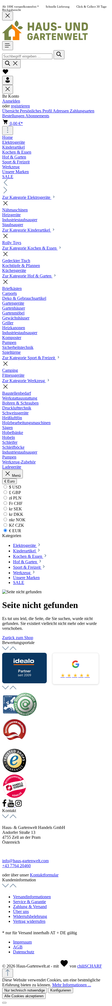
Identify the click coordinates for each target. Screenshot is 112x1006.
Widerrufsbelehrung (30, 916)
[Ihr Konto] (7, 80)
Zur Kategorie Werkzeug (24, 380)
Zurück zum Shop (17, 637)
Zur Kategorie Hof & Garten (27, 276)
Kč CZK (16, 525)
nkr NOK (17, 519)
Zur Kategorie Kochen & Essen (30, 248)
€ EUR (14, 530)
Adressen (61, 111)
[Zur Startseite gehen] (45, 38)
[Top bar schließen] (7, 15)
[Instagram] (18, 805)
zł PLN (14, 498)
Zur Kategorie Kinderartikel (26, 230)
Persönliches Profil (36, 111)
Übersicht (11, 111)
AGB (18, 947)
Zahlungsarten (82, 111)
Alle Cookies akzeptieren (23, 996)
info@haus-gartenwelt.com (25, 860)
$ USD (14, 487)
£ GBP (14, 492)
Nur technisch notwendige (24, 990)
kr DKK (15, 514)
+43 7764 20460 (16, 865)
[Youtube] (11, 805)
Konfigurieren (60, 990)
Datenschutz (23, 952)
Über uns (21, 911)
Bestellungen (13, 115)
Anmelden (11, 101)
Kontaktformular (44, 875)
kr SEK (15, 509)
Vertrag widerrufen (29, 921)
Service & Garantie (29, 901)
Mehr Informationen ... (71, 985)
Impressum (22, 942)
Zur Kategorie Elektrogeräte (26, 197)
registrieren (20, 106)
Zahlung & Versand (30, 906)
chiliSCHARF (89, 966)
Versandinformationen (32, 896)
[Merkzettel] (5, 73)
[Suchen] (59, 54)
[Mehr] (7, 130)
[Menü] (7, 45)
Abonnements (37, 115)
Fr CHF (15, 503)
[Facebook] (5, 805)
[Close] (4, 1003)
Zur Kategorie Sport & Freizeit (29, 357)
